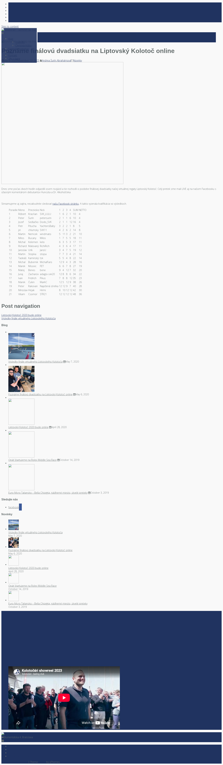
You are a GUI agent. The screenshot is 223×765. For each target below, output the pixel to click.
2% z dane (14, 58)
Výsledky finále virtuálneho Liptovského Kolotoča (28, 318)
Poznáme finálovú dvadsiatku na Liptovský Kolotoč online (40, 394)
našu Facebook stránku (65, 203)
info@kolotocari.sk (14, 740)
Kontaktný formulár (19, 756)
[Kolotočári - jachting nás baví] (18, 734)
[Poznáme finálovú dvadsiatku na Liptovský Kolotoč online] (62, 183)
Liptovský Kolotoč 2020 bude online (21, 315)
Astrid (42, 762)
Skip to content (10, 26)
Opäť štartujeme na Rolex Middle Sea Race (32, 460)
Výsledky (20, 42)
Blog (10, 52)
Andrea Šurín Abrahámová (56, 60)
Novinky (77, 60)
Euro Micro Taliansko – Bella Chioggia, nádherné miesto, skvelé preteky (47, 492)
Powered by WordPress (14, 762)
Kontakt (12, 55)
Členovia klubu (23, 45)
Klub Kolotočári (16, 746)
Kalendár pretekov (18, 48)
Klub (10, 38)
